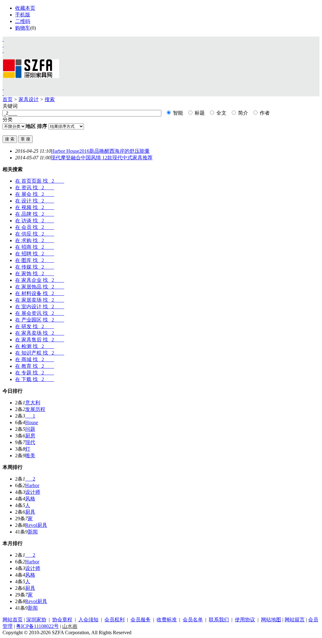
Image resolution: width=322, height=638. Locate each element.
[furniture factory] (3, 50)
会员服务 (140, 619)
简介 (242, 113)
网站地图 (271, 619)
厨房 (30, 435)
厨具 (30, 512)
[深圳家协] (3, 39)
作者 (264, 113)
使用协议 (245, 619)
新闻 (33, 531)
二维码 (22, 21)
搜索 (50, 99)
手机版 (22, 14)
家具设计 (29, 99)
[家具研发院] (3, 87)
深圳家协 (36, 619)
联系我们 (219, 619)
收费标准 (167, 619)
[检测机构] (3, 93)
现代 (30, 442)
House (31, 422)
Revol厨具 (36, 525)
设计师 (32, 492)
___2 (30, 478)
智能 (177, 113)
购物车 (22, 28)
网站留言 (295, 619)
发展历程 (35, 409)
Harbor (32, 485)
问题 (30, 429)
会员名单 (193, 619)
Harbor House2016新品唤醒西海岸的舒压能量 (100, 151)
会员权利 (114, 619)
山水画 (69, 626)
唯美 (30, 455)
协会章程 (62, 619)
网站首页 (13, 619)
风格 (30, 498)
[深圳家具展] (3, 45)
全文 (220, 113)
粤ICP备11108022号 (37, 626)
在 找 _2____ (39, 181)
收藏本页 (25, 8)
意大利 (32, 402)
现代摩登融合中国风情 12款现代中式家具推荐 (102, 157)
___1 (30, 416)
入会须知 (88, 619)
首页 (8, 99)
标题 (199, 113)
